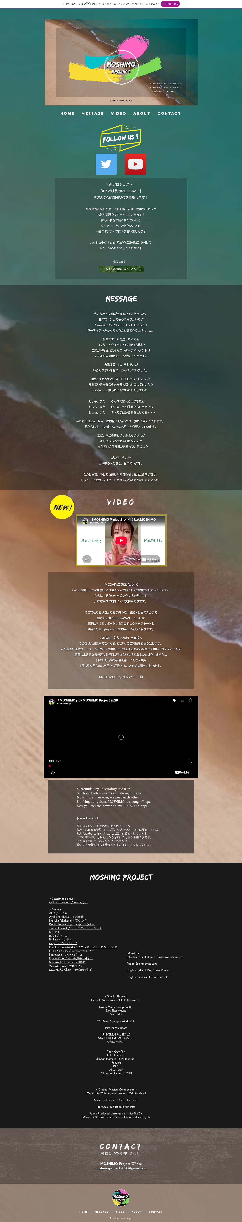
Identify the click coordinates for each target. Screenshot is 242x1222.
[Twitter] (106, 164)
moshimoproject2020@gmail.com (120, 1168)
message (121, 298)
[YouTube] (135, 164)
